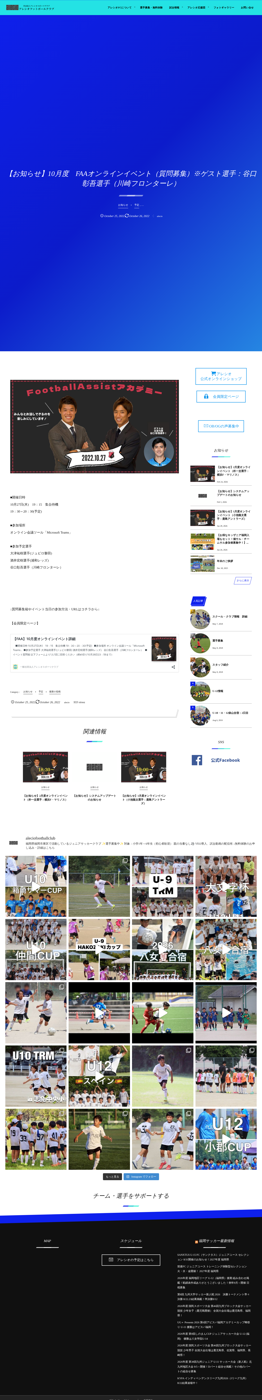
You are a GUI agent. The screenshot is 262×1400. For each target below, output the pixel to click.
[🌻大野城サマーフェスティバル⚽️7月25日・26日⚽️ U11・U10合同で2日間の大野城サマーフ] (99, 1012)
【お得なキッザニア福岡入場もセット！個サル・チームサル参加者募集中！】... (233, 539)
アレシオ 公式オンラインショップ (221, 376)
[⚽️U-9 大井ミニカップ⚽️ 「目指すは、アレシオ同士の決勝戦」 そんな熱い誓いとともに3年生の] (226, 1076)
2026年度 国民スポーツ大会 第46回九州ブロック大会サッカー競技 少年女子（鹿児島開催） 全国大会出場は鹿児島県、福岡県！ (214, 1310)
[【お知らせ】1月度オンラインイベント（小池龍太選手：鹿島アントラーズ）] (143, 767)
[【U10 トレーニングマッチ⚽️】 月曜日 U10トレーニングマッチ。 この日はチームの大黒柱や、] (36, 1076)
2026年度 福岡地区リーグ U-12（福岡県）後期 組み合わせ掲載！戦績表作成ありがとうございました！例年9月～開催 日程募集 (213, 1283)
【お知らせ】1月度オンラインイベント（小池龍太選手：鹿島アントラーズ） (143, 799)
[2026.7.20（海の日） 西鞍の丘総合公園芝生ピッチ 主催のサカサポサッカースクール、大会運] (99, 1076)
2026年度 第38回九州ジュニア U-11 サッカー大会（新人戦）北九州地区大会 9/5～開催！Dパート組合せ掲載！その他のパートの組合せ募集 (214, 1366)
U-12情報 (217, 691)
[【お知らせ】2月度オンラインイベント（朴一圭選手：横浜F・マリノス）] (45, 767)
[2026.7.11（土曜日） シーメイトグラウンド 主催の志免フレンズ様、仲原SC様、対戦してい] (162, 1139)
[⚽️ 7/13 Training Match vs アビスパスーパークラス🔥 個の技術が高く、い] (99, 1139)
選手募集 (217, 640)
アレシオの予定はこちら (135, 1260)
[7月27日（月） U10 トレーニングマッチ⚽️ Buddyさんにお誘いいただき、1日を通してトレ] (36, 1012)
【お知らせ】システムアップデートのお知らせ (94, 797)
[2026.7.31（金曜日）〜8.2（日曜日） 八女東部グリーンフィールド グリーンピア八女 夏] (226, 949)
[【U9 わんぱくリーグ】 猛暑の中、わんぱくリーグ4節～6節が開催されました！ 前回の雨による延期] (226, 1012)
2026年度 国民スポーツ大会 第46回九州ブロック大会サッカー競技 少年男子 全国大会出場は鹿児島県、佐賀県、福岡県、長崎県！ (214, 1350)
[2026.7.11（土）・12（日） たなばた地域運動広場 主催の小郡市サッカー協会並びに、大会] (226, 1139)
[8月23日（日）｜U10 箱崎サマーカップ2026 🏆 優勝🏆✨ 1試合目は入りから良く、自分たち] (36, 886)
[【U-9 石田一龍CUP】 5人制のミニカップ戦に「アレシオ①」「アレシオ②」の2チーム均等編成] (162, 1012)
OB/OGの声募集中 (224, 426)
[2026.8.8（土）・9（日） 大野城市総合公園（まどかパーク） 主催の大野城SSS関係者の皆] (226, 886)
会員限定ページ (226, 397)
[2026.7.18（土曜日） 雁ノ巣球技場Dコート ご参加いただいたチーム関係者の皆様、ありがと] (36, 1139)
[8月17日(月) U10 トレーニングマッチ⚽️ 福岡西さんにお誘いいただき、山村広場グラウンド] (99, 886)
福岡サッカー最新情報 (216, 1241)
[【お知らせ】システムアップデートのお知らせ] (94, 767)
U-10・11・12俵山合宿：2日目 (230, 712)
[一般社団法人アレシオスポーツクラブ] (29, 7)
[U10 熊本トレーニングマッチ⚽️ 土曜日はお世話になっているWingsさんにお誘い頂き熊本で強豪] (162, 1076)
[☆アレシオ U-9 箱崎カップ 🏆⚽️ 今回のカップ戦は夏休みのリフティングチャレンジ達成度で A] (99, 949)
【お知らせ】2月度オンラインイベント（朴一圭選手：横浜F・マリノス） (45, 797)
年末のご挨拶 (225, 561)
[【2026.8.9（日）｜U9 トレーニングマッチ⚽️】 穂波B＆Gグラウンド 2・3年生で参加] (162, 886)
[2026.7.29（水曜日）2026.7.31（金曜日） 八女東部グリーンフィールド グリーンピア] (162, 949)
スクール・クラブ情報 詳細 (229, 616)
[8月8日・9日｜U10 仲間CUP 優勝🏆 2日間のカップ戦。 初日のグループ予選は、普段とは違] (36, 949)
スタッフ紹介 (220, 664)
